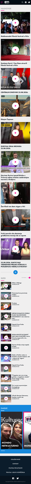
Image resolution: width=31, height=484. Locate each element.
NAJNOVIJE (6, 8)
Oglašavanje (15, 459)
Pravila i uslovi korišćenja (15, 472)
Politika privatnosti (15, 468)
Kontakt (15, 464)
